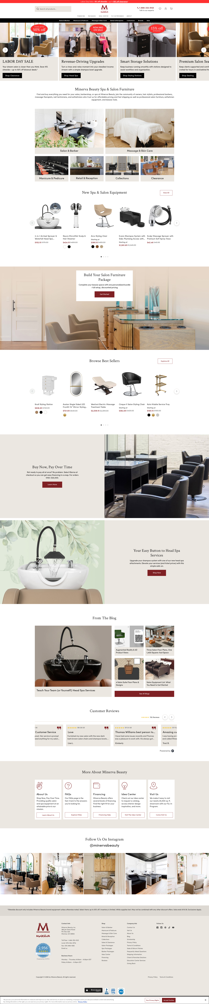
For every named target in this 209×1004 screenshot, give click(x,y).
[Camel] (97, 246)
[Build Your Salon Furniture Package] (104, 308)
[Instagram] (161, 928)
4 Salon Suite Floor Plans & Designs (127, 683)
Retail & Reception (108, 936)
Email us (64, 948)
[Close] (205, 1000)
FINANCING (81, 16)
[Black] (69, 246)
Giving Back (131, 963)
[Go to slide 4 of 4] (107, 256)
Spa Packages (107, 948)
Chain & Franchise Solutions (136, 957)
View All (166, 192)
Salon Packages (107, 945)
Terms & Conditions (133, 945)
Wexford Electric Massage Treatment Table (103, 405)
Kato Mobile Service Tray (158, 404)
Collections (105, 939)
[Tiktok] (169, 928)
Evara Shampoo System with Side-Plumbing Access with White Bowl (132, 237)
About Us (130, 933)
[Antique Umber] (36, 412)
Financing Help (105, 815)
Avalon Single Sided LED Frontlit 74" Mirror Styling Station (74, 405)
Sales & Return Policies (135, 948)
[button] (165, 717)
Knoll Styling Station (44, 404)
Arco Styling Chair (99, 236)
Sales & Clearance (108, 942)
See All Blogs (144, 693)
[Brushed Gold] (65, 415)
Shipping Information (134, 954)
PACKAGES (92, 16)
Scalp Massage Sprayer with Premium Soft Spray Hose (160, 237)
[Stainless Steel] (157, 415)
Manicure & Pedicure (109, 930)
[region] (104, 1000)
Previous (5, 50)
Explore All (165, 361)
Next (203, 50)
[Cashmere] (101, 246)
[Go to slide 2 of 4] (103, 256)
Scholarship (131, 939)
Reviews (104, 960)
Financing (105, 957)
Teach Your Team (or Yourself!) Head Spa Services (66, 690)
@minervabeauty (104, 845)
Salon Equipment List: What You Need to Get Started (159, 683)
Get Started (104, 294)
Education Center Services (136, 960)
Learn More (52, 484)
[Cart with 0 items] (171, 9)
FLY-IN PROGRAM (117, 16)
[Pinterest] (165, 928)
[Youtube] (173, 928)
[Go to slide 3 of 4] (105, 256)
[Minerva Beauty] (104, 9)
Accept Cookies (169, 1000)
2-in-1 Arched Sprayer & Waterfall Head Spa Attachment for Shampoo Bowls (46, 237)
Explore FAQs (76, 815)
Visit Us (129, 930)
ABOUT (129, 16)
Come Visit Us (161, 815)
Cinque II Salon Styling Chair (132, 404)
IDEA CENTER (103, 16)
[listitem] (59, 735)
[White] (65, 246)
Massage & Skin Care (109, 933)
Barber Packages (108, 951)
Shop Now (157, 572)
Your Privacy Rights (152, 1000)
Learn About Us (48, 815)
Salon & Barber (107, 927)
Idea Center (106, 954)
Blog (128, 936)
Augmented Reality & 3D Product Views (126, 651)
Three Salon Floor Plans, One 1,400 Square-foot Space (159, 651)
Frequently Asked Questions (136, 951)
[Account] (166, 9)
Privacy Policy (132, 942)
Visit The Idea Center (133, 815)
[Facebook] (157, 928)
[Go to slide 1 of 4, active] (101, 256)
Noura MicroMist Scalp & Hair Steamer (74, 237)
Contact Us (131, 927)
